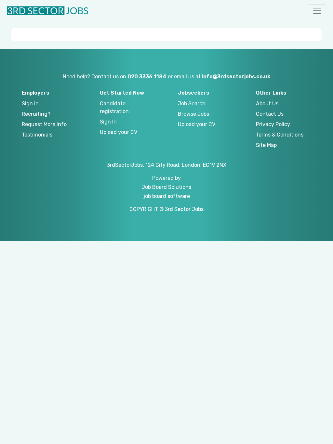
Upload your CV (118, 132)
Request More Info (44, 124)
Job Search (192, 103)
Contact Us (270, 114)
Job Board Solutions (166, 187)
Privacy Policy (273, 124)
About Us (267, 103)
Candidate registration (114, 107)
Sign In (108, 122)
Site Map (266, 145)
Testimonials (37, 135)
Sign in (30, 103)
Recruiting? (36, 114)
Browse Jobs (193, 114)
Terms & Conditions (279, 135)
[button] (317, 10)
